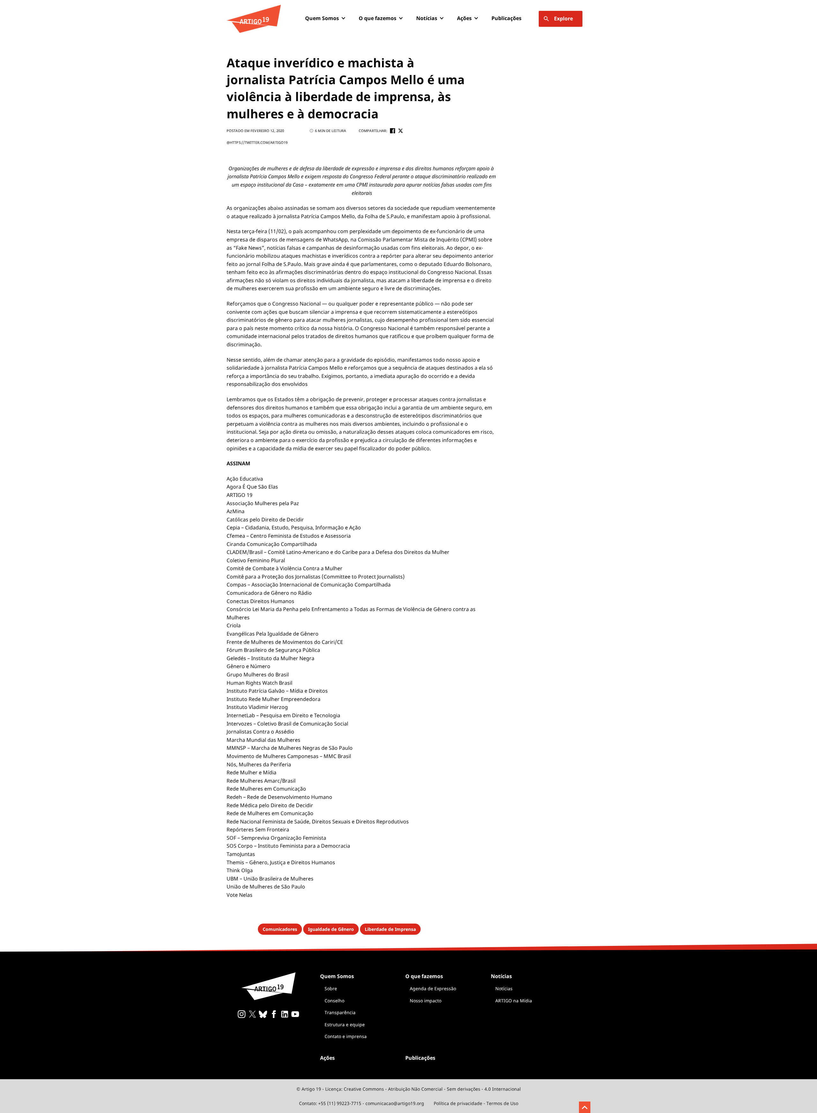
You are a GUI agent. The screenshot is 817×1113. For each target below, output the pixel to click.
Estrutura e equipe (345, 1024)
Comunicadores (280, 929)
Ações (464, 18)
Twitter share (400, 130)
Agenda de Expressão (433, 988)
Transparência (340, 1012)
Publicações (506, 18)
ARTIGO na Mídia (513, 1001)
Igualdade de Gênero (331, 929)
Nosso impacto (425, 1001)
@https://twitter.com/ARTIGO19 (257, 142)
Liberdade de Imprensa (390, 929)
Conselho (334, 1001)
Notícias (504, 988)
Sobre (331, 988)
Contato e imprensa (346, 1036)
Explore (563, 18)
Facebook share (392, 130)
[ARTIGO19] (254, 19)
